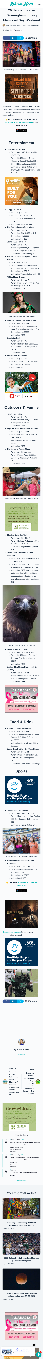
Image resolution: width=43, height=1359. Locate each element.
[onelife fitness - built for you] (21, 191)
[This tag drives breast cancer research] (21, 699)
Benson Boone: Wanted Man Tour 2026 (25, 1172)
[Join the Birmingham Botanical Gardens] (21, 517)
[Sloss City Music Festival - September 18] (21, 88)
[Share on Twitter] (20, 38)
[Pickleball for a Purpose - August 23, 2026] (21, 1353)
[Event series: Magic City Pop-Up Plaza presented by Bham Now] (22, 1155)
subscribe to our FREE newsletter (19, 122)
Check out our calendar (12, 932)
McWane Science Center (16, 1147)
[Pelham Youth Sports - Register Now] (21, 983)
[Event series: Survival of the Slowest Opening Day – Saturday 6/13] (23, 1140)
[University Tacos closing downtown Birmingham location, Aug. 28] (21, 1208)
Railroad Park (13, 1162)
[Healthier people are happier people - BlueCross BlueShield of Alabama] (21, 790)
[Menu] (39, 4)
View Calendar (21, 1180)
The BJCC (12, 1175)
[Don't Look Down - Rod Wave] (21, 914)
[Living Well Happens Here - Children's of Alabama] (21, 386)
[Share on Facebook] (6, 38)
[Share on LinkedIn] (13, 38)
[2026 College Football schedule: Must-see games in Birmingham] (21, 1244)
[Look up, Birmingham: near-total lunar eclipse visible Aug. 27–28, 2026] (21, 1279)
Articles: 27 (21, 1054)
